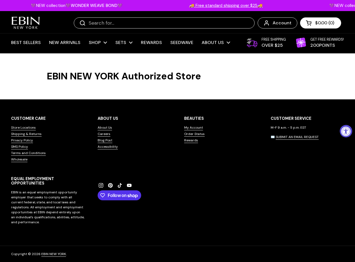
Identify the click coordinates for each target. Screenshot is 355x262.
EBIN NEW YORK (53, 254)
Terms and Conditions (28, 153)
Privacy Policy (22, 140)
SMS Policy (19, 146)
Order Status (194, 134)
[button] (320, 22)
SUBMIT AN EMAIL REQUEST (297, 137)
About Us (105, 127)
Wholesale (19, 159)
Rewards (191, 140)
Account (282, 23)
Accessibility (108, 146)
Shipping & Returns (26, 134)
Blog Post (105, 140)
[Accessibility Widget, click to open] (346, 131)
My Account (193, 127)
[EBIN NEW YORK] (25, 23)
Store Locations (23, 127)
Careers (104, 134)
